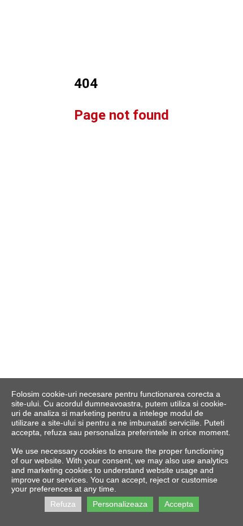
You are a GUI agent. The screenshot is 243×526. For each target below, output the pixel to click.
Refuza (63, 504)
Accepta (178, 504)
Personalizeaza (120, 504)
